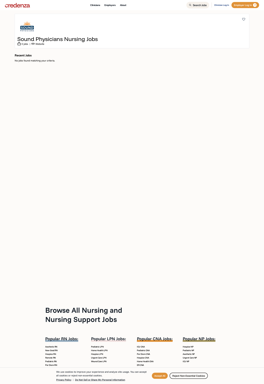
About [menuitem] (123, 5)
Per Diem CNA (143, 354)
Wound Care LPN (98, 361)
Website (37, 44)
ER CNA (140, 365)
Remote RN (50, 358)
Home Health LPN (99, 350)
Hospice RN (50, 354)
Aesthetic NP (189, 354)
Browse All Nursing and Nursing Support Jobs (83, 314)
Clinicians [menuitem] (95, 5)
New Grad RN (51, 350)
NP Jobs (206, 338)
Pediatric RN (51, 361)
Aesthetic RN (51, 347)
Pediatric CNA (143, 350)
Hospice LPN (97, 354)
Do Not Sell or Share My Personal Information (100, 379)
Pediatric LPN (97, 347)
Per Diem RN (51, 365)
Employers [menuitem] (110, 5)
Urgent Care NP (190, 358)
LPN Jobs (116, 338)
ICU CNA (141, 347)
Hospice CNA (143, 358)
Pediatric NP (188, 350)
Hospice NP (188, 347)
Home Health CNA (145, 361)
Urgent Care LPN (98, 358)
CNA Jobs (162, 338)
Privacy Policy (63, 379)
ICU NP (186, 361)
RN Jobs (69, 338)
